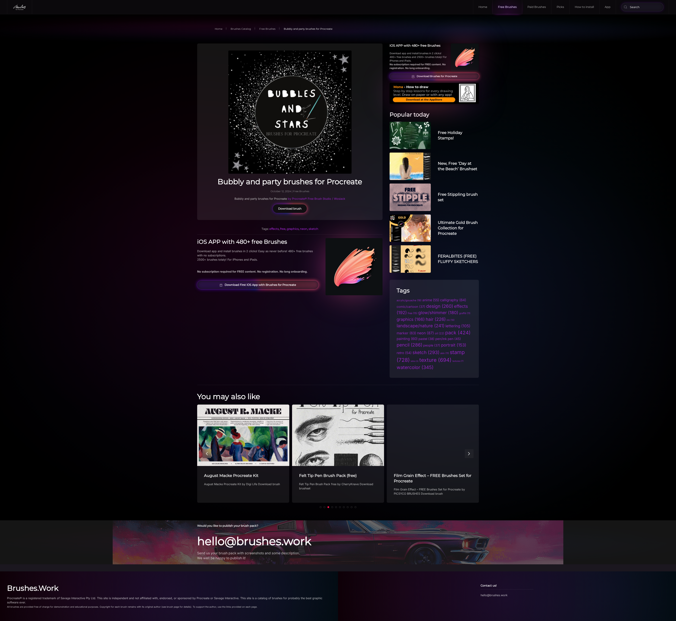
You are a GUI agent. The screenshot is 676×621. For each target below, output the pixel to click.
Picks (560, 7)
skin (444, 353)
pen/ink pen (448, 339)
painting (407, 339)
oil (439, 333)
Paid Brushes (536, 7)
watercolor (415, 367)
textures (458, 361)
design (439, 306)
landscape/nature (421, 325)
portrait (453, 345)
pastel (426, 339)
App (608, 7)
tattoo (414, 361)
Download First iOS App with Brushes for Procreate (260, 284)
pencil (409, 345)
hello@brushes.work (254, 541)
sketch (313, 229)
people (431, 345)
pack (458, 333)
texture (435, 360)
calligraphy (453, 300)
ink (451, 320)
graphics (293, 229)
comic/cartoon (411, 306)
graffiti (464, 313)
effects (274, 229)
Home (482, 7)
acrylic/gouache (409, 300)
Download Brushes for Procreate (437, 76)
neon (303, 229)
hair (436, 319)
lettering (457, 326)
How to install (584, 7)
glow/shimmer (438, 312)
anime (430, 300)
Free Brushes (507, 7)
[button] (206, 453)
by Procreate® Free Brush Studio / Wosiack (316, 198)
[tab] (320, 507)
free (283, 229)
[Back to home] (19, 7)
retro (404, 353)
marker (406, 333)
